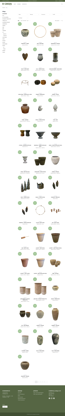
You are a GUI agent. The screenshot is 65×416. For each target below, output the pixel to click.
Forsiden (3, 7)
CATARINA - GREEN (25, 350)
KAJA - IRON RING (40, 43)
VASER (3, 38)
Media (19, 395)
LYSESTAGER (4, 37)
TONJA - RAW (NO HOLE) (25, 171)
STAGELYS (5, 35)
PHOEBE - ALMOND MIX (40, 94)
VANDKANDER (4, 43)
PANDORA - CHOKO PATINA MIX (25, 222)
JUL (3, 47)
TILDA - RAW (55, 119)
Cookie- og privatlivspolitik (37, 394)
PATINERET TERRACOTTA (6, 18)
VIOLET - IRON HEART (25, 68)
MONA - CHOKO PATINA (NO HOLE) (55, 145)
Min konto (19, 392)
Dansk (56, 0)
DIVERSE (3, 50)
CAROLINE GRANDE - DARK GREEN (55, 68)
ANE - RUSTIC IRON (25, 248)
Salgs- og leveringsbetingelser (38, 392)
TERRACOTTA (4, 20)
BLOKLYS (4, 33)
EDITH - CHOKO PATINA (25, 197)
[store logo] (7, 4)
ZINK (3, 27)
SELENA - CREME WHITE (55, 298)
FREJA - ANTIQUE (55, 273)
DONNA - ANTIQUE (55, 171)
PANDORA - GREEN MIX (55, 197)
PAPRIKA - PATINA (55, 94)
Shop (15, 4)
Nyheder (19, 4)
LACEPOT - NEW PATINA (40, 248)
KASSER (3, 42)
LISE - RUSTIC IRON (55, 222)
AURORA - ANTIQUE (40, 325)
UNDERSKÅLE (4, 23)
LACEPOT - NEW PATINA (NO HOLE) (40, 273)
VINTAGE (3, 40)
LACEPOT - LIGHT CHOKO (25, 273)
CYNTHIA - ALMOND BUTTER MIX (25, 145)
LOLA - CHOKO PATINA (40, 68)
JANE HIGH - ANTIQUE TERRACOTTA (40, 298)
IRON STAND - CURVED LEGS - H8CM (25, 94)
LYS (3, 32)
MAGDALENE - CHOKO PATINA (40, 171)
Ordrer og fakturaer (21, 394)
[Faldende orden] (62, 20)
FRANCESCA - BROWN (25, 376)
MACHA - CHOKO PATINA (40, 197)
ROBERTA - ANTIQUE (55, 325)
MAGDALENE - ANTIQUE (55, 43)
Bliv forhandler (20, 397)
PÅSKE (4, 48)
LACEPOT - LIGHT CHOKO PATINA (55, 248)
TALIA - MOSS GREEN (55, 350)
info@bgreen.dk (5, 393)
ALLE (3, 15)
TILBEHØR (4, 30)
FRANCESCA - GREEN (25, 43)
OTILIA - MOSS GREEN (40, 350)
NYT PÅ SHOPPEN (5, 17)
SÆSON (3, 45)
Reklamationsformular (21, 398)
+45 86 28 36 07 (34, 0)
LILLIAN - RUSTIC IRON (40, 222)
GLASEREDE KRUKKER (6, 22)
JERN (3, 28)
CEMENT (3, 25)
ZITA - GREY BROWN (25, 325)
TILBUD (3, 52)
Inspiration (24, 4)
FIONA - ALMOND (25, 119)
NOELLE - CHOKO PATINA (40, 119)
